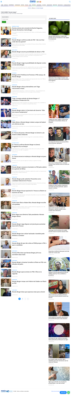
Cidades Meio (49, 5)
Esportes (34, 5)
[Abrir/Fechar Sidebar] (1, 1)
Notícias (6, 5)
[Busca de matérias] (69, 2)
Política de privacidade (55, 391)
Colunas (44, 5)
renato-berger (39, 8)
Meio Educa (60, 5)
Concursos (39, 5)
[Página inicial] (33, 1)
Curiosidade (17, 5)
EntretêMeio (11, 5)
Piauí (30, 5)
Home (2, 5)
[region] (59, 52)
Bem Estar (55, 5)
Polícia (26, 5)
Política (22, 5)
